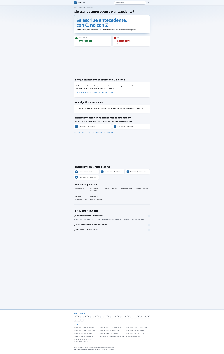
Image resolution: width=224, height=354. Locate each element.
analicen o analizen (111, 188)
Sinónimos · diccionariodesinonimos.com (112, 336)
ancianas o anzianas (81, 199)
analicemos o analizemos (94, 189)
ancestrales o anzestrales (79, 195)
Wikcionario (97, 349)
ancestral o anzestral (142, 188)
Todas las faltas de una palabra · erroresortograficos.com (83, 340)
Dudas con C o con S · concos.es (109, 333)
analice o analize (80, 188)
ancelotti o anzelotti (126, 188)
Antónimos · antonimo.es (133, 336)
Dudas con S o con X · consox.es (83, 333)
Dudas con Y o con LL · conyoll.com (136, 330)
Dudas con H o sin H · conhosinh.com (110, 327)
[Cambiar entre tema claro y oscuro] (148, 2)
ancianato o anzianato (96, 199)
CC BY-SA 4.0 (110, 349)
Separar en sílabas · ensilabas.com (84, 336)
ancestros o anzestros (127, 194)
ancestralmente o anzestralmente (95, 195)
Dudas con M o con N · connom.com (136, 327)
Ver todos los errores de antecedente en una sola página (93, 132)
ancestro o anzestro (111, 194)
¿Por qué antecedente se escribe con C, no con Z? (91, 225)
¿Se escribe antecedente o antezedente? (88, 216)
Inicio (75, 7)
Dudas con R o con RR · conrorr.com (84, 330)
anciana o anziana (141, 194)
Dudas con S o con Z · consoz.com (135, 333)
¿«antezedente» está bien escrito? (86, 230)
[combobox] (130, 3)
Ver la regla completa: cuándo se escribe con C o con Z (95, 92)
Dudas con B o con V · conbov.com (84, 327)
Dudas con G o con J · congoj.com (109, 330)
